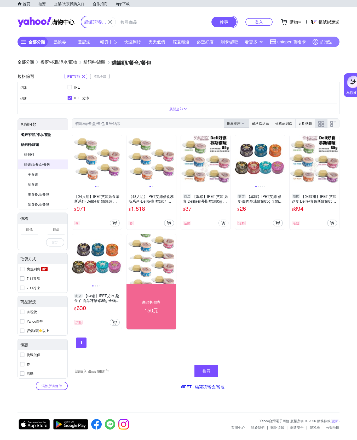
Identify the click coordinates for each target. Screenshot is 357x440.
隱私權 (315, 427)
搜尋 (206, 371)
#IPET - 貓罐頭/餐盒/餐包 (202, 386)
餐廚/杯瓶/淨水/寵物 (36, 134)
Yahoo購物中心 (46, 22)
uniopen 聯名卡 (291, 42)
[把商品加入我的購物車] (115, 223)
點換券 (60, 42)
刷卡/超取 (229, 42)
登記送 (84, 42)
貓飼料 (29, 154)
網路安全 (297, 427)
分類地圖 (332, 427)
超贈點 (326, 42)
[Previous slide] (75, 159)
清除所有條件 (52, 385)
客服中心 (238, 427)
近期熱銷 (305, 123)
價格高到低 (283, 123)
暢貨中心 (108, 42)
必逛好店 (205, 42)
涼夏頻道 (181, 42)
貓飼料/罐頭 (30, 144)
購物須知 (277, 427)
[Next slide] (118, 159)
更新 (335, 420)
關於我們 (257, 427)
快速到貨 (132, 42)
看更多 (251, 42)
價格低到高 (260, 123)
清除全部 (100, 76)
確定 (55, 242)
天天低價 (156, 42)
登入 (259, 22)
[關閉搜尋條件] (110, 22)
